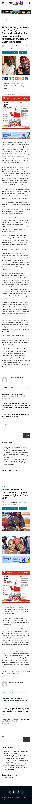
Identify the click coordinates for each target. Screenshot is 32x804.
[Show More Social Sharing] (28, 52)
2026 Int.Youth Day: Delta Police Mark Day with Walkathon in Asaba (15, 415)
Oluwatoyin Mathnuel (12, 45)
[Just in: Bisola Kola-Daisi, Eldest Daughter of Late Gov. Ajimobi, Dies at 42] (16, 521)
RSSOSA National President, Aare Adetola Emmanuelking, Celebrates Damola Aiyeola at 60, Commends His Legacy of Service (16, 405)
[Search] (29, 3)
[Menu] (3, 3)
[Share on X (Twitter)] (14, 52)
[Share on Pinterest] (23, 52)
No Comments (6, 48)
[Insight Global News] (16, 3)
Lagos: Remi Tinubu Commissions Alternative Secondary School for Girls (14, 395)
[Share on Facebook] (6, 52)
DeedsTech (11, 799)
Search (3, 432)
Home (3, 19)
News (3, 24)
